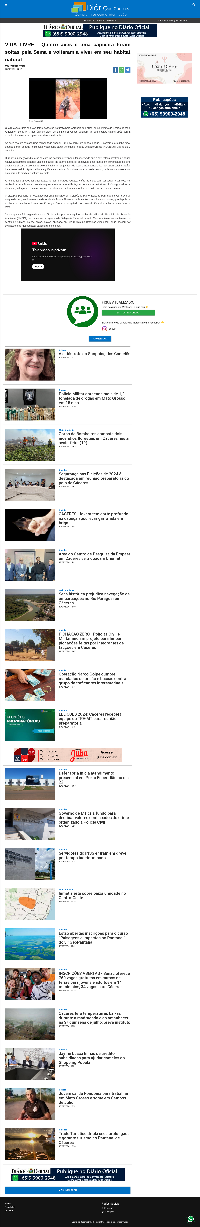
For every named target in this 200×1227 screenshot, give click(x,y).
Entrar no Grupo (128, 312)
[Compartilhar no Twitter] (127, 71)
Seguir (112, 328)
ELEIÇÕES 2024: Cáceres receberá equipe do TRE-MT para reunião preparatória (90, 718)
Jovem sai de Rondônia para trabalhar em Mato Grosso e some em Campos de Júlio (93, 1098)
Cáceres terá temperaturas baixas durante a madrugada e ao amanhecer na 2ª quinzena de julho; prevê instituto (94, 1018)
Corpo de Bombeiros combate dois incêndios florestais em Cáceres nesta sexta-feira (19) (94, 438)
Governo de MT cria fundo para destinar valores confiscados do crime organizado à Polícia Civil (94, 818)
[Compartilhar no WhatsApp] (121, 71)
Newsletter (111, 20)
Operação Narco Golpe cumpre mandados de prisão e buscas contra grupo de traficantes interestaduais (92, 678)
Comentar (100, 338)
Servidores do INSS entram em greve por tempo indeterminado (92, 855)
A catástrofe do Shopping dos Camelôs (94, 353)
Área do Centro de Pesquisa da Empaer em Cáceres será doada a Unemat (94, 556)
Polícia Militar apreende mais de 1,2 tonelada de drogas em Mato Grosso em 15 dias (92, 398)
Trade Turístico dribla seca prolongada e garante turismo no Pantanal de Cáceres (94, 1138)
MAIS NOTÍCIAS (68, 1190)
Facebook (109, 1208)
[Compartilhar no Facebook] (115, 71)
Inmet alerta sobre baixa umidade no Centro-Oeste (92, 895)
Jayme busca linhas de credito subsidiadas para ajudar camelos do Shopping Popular (92, 1058)
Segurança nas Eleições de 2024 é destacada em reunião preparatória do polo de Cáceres (94, 478)
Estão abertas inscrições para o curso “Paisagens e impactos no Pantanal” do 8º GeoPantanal (93, 938)
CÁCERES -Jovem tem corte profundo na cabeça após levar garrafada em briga (93, 518)
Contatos (100, 20)
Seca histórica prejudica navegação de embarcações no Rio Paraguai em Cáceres (94, 598)
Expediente (89, 20)
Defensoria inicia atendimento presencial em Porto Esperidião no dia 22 (94, 777)
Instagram (109, 1212)
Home (7, 1203)
